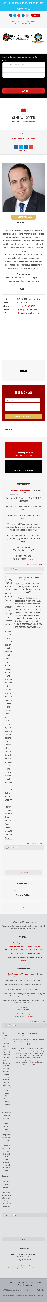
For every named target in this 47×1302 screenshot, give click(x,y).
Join (31, 1282)
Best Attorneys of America (21, 490)
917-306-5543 (28, 306)
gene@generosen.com (28, 310)
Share (40, 564)
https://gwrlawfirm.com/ (28, 313)
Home (14, 139)
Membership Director (23, 24)
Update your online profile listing (25, 943)
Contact (39, 1282)
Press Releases (21, 1282)
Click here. (23, 8)
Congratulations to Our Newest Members (25, 953)
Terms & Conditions (25, 1285)
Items (20, 139)
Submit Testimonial (23, 217)
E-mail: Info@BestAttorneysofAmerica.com (23, 1268)
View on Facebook (32, 564)
